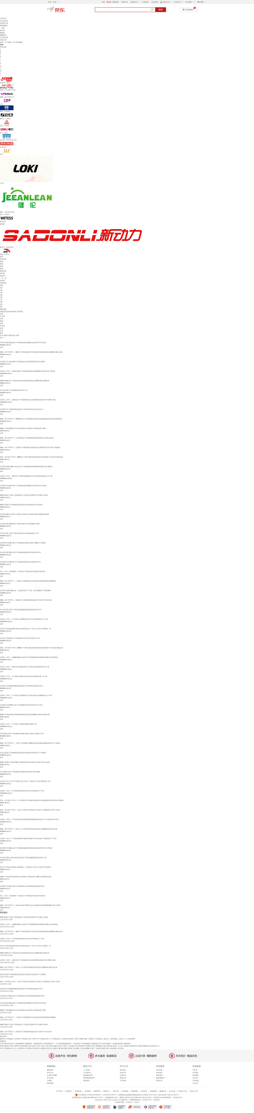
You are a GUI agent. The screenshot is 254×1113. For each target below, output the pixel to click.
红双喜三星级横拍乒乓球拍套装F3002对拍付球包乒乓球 (20, 638)
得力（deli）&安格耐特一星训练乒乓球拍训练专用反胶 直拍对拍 (22, 896)
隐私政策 (163, 1091)
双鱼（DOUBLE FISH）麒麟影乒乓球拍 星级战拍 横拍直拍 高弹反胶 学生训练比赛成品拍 (31, 457)
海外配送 (86, 1080)
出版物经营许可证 (111, 1097)
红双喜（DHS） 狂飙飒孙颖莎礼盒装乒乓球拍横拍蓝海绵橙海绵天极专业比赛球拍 (29, 657)
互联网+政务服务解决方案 (22, 1046)
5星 (1, 288)
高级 (1, 321)
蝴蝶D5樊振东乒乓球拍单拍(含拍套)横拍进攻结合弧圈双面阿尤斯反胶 (24, 381)
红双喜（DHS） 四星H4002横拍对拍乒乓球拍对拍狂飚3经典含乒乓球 (24, 667)
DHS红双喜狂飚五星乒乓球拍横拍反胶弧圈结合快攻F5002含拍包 (23, 342)
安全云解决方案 (54, 1048)
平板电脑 (7, 1048)
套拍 (1, 266)
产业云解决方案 (72, 1046)
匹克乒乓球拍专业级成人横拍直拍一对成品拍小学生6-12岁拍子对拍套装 (25, 867)
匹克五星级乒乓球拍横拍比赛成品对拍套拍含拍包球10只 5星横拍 (23, 753)
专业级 (2, 326)
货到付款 (123, 1070)
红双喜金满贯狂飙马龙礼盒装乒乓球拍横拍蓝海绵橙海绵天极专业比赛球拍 (26, 466)
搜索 (160, 9)
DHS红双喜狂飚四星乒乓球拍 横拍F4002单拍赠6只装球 (20, 524)
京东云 (136, 1102)
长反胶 (2, 280)
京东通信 (195, 1080)
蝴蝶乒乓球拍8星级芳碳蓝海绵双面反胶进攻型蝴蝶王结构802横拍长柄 (25, 714)
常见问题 (50, 1078)
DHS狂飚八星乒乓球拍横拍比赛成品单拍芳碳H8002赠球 (20, 772)
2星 (1, 304)
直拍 (1, 269)
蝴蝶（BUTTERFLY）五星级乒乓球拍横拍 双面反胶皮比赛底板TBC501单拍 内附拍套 (30, 447)
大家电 (49, 1080)
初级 (1, 323)
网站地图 (64, 1048)
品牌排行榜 (4, 23)
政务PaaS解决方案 (42, 1048)
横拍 (1, 261)
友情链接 (125, 1091)
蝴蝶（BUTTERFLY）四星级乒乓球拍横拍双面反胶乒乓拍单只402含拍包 (26, 600)
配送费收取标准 (88, 1078)
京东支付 (129, 1102)
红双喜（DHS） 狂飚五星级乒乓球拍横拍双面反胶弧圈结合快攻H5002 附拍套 (27, 371)
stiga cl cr (122, 1039)
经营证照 (156, 1100)
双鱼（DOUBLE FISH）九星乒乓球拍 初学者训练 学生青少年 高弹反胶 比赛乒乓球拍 (30, 810)
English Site (182, 1091)
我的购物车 (190, 10)
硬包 (1, 333)
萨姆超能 (9, 1039)
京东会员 (145, 2)
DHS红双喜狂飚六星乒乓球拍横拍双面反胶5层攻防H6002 (20, 552)
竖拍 (1, 264)
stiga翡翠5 (131, 1039)
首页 (1, 42)
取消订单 (159, 1080)
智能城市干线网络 (84, 1046)
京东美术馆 (4, 37)
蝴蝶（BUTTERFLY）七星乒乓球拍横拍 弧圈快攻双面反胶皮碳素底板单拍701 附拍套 (30, 743)
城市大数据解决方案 (98, 1046)
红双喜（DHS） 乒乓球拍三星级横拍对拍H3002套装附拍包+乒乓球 (24, 619)
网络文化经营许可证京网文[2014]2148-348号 (136, 1097)
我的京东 (134, 2)
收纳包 (2, 30)
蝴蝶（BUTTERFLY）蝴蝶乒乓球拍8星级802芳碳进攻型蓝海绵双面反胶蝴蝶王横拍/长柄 (31, 352)
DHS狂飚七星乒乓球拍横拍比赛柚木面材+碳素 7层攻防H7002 (22, 734)
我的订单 (125, 2)
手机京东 (166, 2)
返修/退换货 (160, 1078)
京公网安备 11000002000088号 (89, 1095)
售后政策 (159, 1070)
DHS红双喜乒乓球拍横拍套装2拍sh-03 (14, 390)
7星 (1, 300)
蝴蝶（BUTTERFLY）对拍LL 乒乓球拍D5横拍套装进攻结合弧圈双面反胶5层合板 (28, 829)
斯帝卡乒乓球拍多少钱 (41, 1039)
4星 (1, 292)
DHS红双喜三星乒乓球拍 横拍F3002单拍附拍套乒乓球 (19, 533)
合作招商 (87, 1091)
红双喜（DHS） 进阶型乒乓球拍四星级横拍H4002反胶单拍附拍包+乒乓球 (26, 476)
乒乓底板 (8, 42)
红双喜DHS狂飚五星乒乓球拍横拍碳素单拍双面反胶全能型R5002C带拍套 (26, 848)
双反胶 (2, 276)
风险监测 (153, 1091)
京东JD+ (195, 1083)
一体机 (2, 28)
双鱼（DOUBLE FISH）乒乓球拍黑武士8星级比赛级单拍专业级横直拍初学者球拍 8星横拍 (32, 800)
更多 (1, 257)
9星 (1, 302)
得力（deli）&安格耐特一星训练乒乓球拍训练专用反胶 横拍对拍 (22, 571)
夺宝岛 (194, 1070)
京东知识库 (4, 21)
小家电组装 (113, 1048)
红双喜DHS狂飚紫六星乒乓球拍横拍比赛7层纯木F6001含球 (21, 705)
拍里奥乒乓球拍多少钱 (23, 1039)
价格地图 (76, 1048)
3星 (1, 290)
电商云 (115, 1046)
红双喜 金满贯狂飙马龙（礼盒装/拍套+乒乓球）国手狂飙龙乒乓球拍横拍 (25, 590)
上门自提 (86, 1070)
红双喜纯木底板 (67, 1039)
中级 (1, 319)
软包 (1, 328)
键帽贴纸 (3, 35)
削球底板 (114, 1039)
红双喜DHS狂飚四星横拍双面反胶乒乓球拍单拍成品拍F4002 (21, 686)
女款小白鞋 (36, 1046)
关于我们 (59, 1091)
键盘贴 (2, 33)
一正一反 (3, 278)
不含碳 (2, 316)
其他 (1, 285)
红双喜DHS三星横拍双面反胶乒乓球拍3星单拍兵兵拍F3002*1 (22, 409)
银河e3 (106, 1039)
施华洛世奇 (134, 1046)
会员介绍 (50, 1073)
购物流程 (50, 1070)
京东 (65, 11)
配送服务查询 (88, 1075)
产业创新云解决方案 (101, 1048)
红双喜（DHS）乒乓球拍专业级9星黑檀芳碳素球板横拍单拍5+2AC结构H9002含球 (29, 819)
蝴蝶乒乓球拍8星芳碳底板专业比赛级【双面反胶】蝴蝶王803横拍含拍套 (25, 877)
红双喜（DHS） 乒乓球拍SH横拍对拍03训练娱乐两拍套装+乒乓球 (23, 676)
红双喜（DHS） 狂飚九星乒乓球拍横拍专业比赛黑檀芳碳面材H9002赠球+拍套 (28, 400)
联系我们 (69, 1091)
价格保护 (159, 1073)
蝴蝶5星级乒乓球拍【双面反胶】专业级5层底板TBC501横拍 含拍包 (24, 495)
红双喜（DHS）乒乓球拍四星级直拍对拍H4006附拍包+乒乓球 (22, 791)
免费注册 (115, 2)
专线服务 (126, 1046)
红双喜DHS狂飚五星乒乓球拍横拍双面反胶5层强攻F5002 (20, 562)
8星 (1, 307)
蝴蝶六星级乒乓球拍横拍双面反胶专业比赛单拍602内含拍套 (21, 505)
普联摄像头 (4, 25)
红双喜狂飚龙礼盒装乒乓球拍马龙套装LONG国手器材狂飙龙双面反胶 (24, 514)
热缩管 (70, 1048)
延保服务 (195, 1075)
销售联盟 (134, 1091)
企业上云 (13, 1048)
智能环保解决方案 (144, 1046)
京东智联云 (21, 1048)
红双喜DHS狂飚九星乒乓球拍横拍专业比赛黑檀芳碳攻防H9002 (22, 886)
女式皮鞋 (120, 1048)
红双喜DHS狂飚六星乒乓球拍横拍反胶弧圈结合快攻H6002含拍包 (23, 486)
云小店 (120, 1046)
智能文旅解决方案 (6, 1046)
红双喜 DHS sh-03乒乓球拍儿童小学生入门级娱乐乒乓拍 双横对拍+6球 (25, 781)
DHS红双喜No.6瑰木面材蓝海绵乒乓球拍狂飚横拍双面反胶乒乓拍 (23, 858)
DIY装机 (195, 1073)
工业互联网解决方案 (87, 1048)
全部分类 (3, 18)
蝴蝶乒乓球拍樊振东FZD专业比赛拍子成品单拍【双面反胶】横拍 (23, 428)
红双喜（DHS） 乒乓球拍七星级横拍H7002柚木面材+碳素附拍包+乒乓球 (26, 695)
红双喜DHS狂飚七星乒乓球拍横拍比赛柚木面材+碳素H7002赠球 (23, 543)
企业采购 (154, 2)
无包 (1, 331)
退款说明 (159, 1075)
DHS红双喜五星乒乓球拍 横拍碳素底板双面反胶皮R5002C (21, 610)
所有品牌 (3, 47)
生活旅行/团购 (52, 1075)
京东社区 (144, 1091)
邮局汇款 (123, 1078)
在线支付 (123, 1073)
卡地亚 (64, 1046)
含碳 (1, 314)
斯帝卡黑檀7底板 (81, 1039)
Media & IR (194, 1091)
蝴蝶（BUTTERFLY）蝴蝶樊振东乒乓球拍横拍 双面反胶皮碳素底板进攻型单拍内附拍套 (31, 419)
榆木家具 (154, 1046)
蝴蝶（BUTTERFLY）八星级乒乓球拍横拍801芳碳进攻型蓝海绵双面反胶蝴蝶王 (28, 581)
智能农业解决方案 (55, 1046)
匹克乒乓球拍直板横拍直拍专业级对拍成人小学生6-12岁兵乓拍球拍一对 (25, 629)
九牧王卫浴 (44, 1046)
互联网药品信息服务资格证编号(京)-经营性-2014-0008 (137, 1095)
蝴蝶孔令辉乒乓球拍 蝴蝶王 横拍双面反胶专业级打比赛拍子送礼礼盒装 (25, 762)
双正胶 (2, 273)
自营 (1, 347)
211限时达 (87, 1073)
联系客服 (50, 1083)
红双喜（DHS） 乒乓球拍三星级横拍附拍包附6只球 (18, 724)
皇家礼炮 (109, 1046)
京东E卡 (195, 1078)
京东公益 (172, 1091)
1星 (1, 297)
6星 (1, 295)
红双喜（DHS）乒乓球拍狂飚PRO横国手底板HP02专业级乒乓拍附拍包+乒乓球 (28, 838)
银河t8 (2, 1039)
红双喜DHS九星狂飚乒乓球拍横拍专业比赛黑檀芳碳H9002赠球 (22, 362)
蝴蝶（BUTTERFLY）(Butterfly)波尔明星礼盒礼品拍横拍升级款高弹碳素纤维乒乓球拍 (30, 905)
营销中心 (106, 1091)
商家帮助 (97, 1091)
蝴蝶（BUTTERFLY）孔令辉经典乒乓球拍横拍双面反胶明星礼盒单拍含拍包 (27, 438)
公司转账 (123, 1080)
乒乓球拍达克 (55, 1039)
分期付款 (123, 1075)
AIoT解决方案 (30, 1048)
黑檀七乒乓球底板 (95, 1039)
